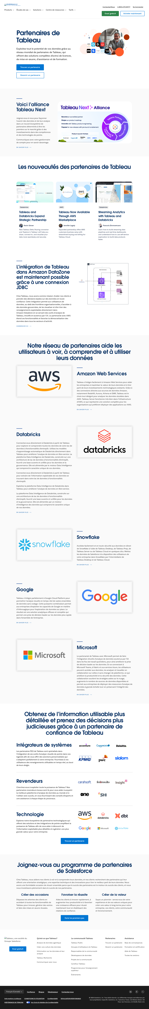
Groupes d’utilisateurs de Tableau (84, 947)
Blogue (41, 992)
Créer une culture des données (49, 947)
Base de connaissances (133, 943)
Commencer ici (22, 326)
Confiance (31, 992)
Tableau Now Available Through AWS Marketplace (74, 216)
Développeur (53, 992)
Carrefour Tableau (78, 964)
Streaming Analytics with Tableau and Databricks (111, 216)
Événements (76, 975)
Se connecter (138, 7)
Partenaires (110, 938)
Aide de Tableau (131, 951)
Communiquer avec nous (46, 962)
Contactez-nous (109, 7)
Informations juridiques (12, 999)
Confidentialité (52, 999)
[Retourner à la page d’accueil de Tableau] (13, 5)
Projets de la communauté (81, 960)
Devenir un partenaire (30, 75)
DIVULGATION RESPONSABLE (71, 999)
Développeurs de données (81, 955)
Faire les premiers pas (74, 918)
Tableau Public (77, 943)
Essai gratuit (110, 13)
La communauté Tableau (82, 938)
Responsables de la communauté (84, 951)
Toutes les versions (132, 955)
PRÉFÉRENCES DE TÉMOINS (13, 1002)
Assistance (129, 938)
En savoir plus (22, 147)
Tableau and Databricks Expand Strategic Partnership (32, 216)
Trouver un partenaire (30, 67)
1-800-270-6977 (123, 7)
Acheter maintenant (132, 13)
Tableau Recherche (44, 958)
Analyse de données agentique (49, 943)
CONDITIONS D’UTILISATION (34, 999)
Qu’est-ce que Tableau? (47, 938)
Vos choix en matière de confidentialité (44, 1002)
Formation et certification (135, 947)
